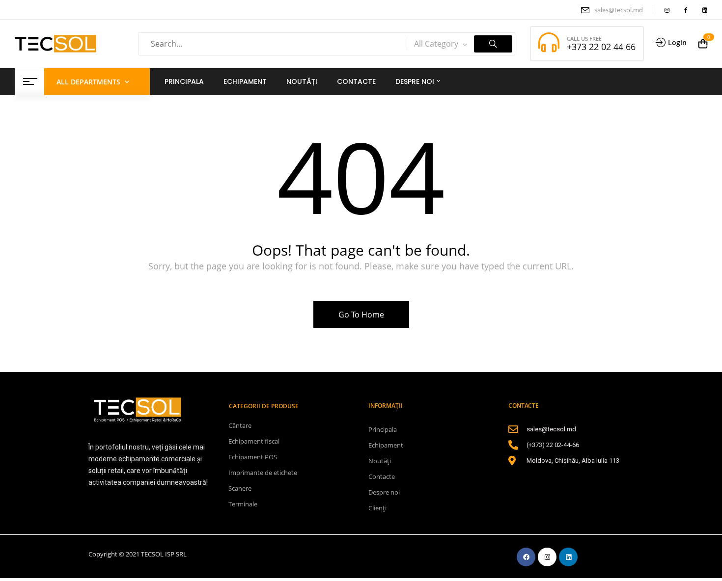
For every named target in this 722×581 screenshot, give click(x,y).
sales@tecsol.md (618, 9)
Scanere (239, 488)
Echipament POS (252, 456)
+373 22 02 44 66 (601, 46)
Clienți (377, 507)
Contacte (381, 476)
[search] (493, 44)
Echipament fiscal (253, 441)
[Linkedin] (568, 557)
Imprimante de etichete (262, 472)
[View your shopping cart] (702, 43)
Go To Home (361, 314)
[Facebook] (526, 557)
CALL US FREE (584, 38)
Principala (382, 429)
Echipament (385, 445)
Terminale (242, 504)
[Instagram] (547, 557)
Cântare (239, 425)
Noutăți (379, 460)
